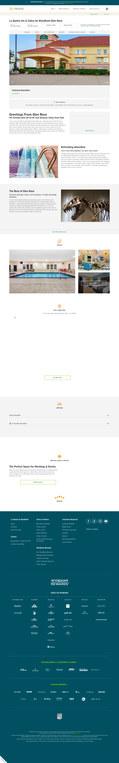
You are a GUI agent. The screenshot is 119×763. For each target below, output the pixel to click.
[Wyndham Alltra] (67, 633)
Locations (14, 526)
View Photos (94, 283)
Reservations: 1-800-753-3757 (21, 541)
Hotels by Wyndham (59, 593)
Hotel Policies (89, 130)
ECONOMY (34, 599)
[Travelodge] (34, 633)
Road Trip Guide (16, 530)
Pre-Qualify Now (69, 3)
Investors (65, 533)
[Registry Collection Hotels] (101, 606)
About (13, 523)
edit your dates (85, 25)
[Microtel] (34, 620)
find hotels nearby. (96, 25)
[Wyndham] (84, 606)
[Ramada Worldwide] (51, 640)
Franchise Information (69, 530)
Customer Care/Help (17, 544)
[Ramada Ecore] (51, 647)
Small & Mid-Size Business (45, 561)
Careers (64, 536)
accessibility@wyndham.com (76, 735)
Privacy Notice (41, 526)
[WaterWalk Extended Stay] (17, 613)
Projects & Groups (42, 558)
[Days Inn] (34, 606)
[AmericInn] (51, 627)
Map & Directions (49, 32)
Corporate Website (68, 523)
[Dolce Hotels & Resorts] (101, 613)
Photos (37, 32)
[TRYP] (67, 606)
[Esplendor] (67, 613)
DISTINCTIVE (101, 599)
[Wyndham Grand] (101, 620)
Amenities (61, 32)
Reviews (92, 32)
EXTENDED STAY (17, 599)
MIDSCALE (51, 599)
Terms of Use (40, 530)
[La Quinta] (51, 606)
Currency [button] (106, 14)
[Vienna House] (67, 627)
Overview (27, 32)
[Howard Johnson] (34, 627)
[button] (26, 3)
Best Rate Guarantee (43, 523)
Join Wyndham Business (44, 552)
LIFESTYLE (67, 599)
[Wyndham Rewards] (59, 582)
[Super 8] (34, 613)
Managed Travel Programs (45, 555)
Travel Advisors (41, 564)
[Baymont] (51, 633)
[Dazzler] (67, 620)
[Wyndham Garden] (51, 620)
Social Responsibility (68, 539)
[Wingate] (51, 613)
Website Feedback (92, 529)
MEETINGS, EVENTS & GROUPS (77, 32)
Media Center (66, 526)
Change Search (94, 14)
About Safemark (41, 533)
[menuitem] (53, 9)
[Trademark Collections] (84, 613)
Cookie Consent (41, 536)
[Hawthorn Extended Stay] (17, 606)
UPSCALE (85, 599)
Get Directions (57, 377)
